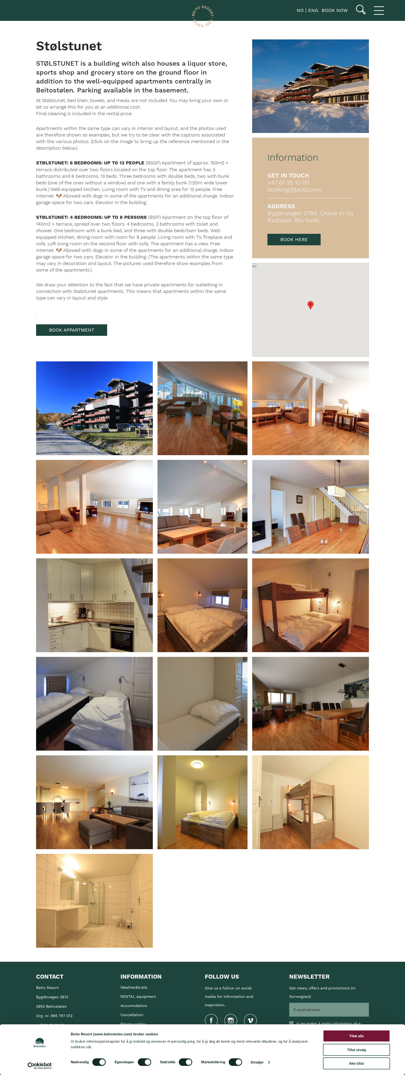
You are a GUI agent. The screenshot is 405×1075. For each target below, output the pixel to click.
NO (299, 10)
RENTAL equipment (138, 996)
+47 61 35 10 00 (288, 182)
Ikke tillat (356, 1063)
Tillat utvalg (356, 1050)
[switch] (144, 1062)
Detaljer (257, 1062)
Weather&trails (133, 987)
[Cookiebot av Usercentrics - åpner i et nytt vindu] (39, 1065)
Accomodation (133, 1005)
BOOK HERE (294, 239)
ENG (312, 10)
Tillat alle (356, 1036)
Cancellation (131, 1015)
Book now (335, 10)
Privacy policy (133, 1024)
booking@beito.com (294, 189)
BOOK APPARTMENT (71, 330)
